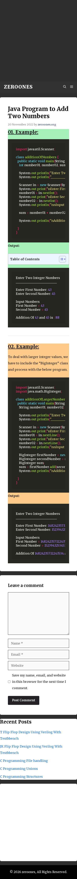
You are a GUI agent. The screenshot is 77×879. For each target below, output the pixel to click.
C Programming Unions (19, 769)
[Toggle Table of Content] (60, 259)
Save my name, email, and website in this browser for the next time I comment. (39, 681)
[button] (64, 87)
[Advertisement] (38, 40)
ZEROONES (18, 87)
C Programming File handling (24, 761)
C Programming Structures (21, 777)
